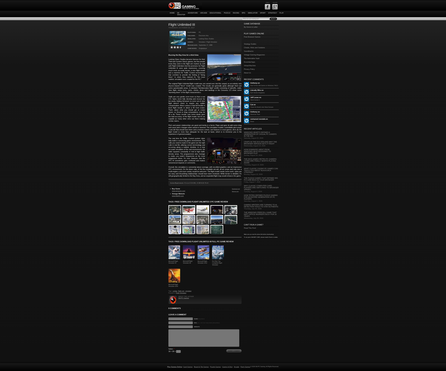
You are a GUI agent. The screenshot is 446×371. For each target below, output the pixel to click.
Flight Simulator (181, 293)
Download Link (236, 189)
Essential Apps (249, 62)
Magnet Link (235, 191)
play (281, 13)
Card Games (188, 367)
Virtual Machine (250, 66)
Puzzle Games (215, 367)
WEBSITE (197, 326)
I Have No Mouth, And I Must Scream (261, 107)
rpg (243, 13)
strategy (272, 13)
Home (172, 13)
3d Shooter (181, 14)
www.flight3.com (178, 196)
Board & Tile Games (201, 367)
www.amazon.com (178, 191)
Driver (252, 121)
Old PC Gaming (183, 298)
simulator (252, 13)
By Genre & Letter (251, 27)
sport (263, 13)
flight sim (181, 291)
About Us (247, 73)
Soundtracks (249, 51)
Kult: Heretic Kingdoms (257, 93)
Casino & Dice (227, 367)
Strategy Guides (250, 44)
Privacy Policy (249, 69)
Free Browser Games (252, 37)
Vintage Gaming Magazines (254, 55)
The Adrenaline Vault (251, 58)
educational (215, 13)
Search (273, 19)
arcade (203, 13)
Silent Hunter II (255, 100)
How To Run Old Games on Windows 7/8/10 (264, 85)
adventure (193, 13)
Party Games (245, 367)
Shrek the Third (255, 114)
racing (236, 13)
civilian (175, 291)
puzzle (227, 13)
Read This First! (250, 228)
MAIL (207, 323)
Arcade (236, 367)
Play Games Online (174, 367)
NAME (199, 319)
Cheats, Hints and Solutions (254, 48)
